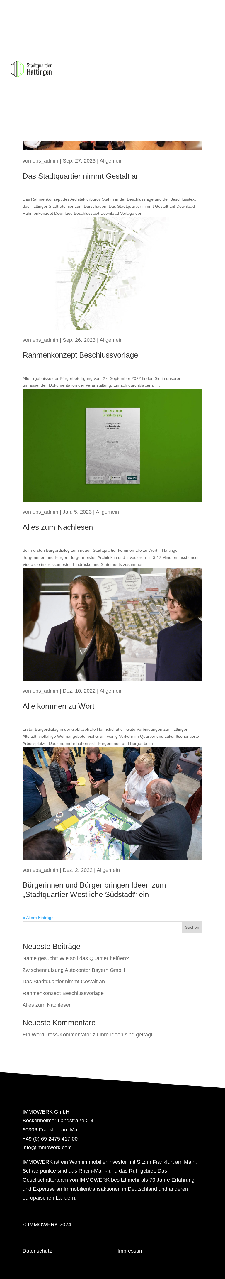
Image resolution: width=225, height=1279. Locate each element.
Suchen (192, 927)
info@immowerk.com (47, 1148)
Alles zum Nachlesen (58, 527)
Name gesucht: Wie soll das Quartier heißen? (76, 958)
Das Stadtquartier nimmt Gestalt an (81, 176)
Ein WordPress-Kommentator (57, 1035)
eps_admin (45, 161)
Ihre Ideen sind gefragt (126, 1035)
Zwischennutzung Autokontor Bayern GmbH (74, 970)
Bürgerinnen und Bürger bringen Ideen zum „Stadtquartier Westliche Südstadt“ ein (94, 890)
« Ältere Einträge (38, 917)
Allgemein (111, 161)
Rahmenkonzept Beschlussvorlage (80, 355)
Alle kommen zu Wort (58, 706)
